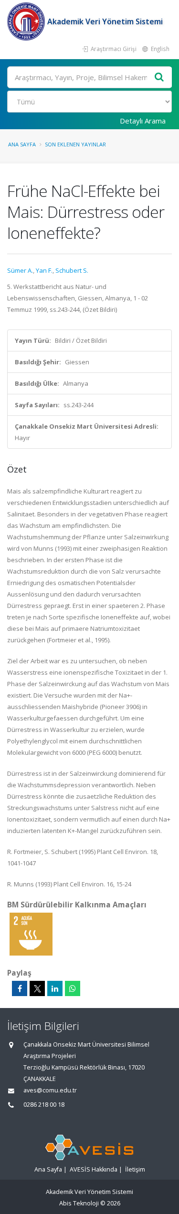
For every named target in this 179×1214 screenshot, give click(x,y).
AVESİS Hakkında (93, 1169)
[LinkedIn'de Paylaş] (55, 988)
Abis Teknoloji (79, 1203)
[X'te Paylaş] (37, 988)
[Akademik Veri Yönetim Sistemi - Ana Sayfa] (27, 21)
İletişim (135, 1169)
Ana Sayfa (22, 144)
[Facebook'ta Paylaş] (19, 988)
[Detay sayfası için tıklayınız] (31, 933)
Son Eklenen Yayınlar (75, 144)
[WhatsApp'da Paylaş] (72, 988)
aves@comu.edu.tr (50, 1090)
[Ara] (159, 77)
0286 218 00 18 (43, 1105)
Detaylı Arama (143, 120)
